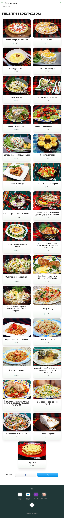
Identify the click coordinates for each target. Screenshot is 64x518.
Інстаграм (36, 498)
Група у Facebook (20, 499)
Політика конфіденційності (32, 513)
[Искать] (61, 6)
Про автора (44, 498)
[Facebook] (25, 475)
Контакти (32, 508)
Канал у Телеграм (28, 499)
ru (61, 2)
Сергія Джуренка (11, 2)
